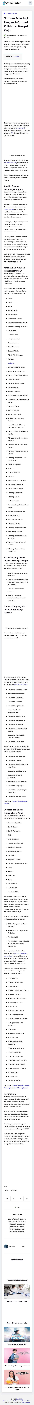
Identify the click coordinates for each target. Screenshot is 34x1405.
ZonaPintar (19, 1399)
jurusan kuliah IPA (10, 163)
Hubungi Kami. (26, 1403)
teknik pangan (9, 210)
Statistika (11, 363)
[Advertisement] (17, 104)
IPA (12, 133)
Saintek (14, 1190)
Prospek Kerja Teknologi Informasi (17, 1366)
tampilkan (16, 56)
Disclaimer (16, 1401)
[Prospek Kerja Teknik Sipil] (17, 1334)
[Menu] (30, 3)
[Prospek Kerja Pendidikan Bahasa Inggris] (17, 1377)
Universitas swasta (20, 685)
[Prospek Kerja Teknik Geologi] (17, 1269)
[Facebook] (7, 1198)
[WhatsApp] (27, 1198)
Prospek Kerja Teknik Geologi (17, 1280)
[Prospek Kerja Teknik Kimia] (17, 1291)
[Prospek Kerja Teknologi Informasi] (17, 1355)
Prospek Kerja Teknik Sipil (17, 1344)
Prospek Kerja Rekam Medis (17, 1323)
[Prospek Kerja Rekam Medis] (17, 1312)
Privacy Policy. (26, 1401)
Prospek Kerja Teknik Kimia (17, 1301)
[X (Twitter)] (14, 1198)
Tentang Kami (7, 1401)
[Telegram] (20, 1198)
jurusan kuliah (20, 128)
